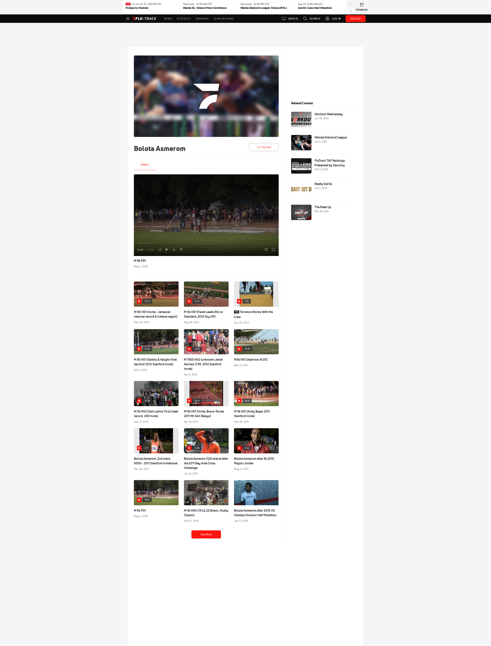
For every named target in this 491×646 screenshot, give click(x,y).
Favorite (266, 147)
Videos (145, 164)
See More (206, 534)
